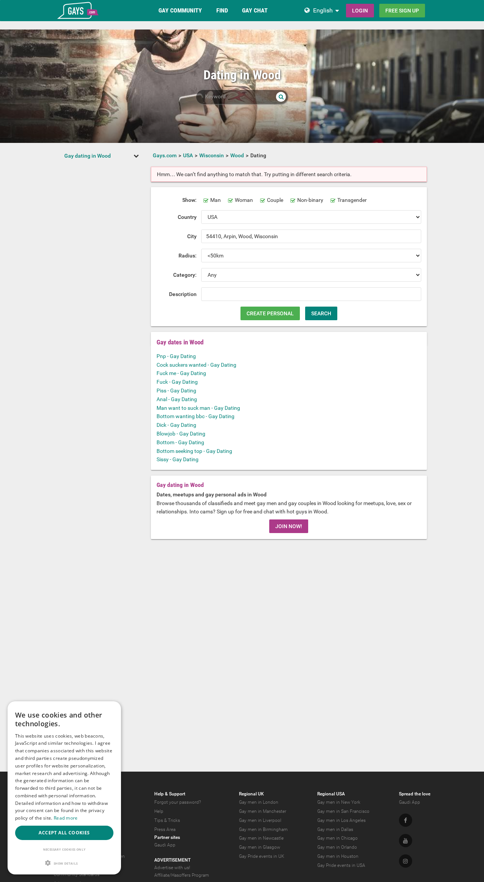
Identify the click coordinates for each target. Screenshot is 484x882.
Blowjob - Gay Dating (181, 434)
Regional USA (331, 794)
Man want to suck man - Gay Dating (198, 408)
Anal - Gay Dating (177, 399)
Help (158, 811)
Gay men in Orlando (337, 847)
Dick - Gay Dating (176, 425)
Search (321, 313)
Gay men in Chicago (337, 838)
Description (183, 294)
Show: (189, 200)
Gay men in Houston (337, 856)
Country (187, 217)
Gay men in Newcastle (261, 838)
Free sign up (402, 11)
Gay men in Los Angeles (341, 820)
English (323, 10)
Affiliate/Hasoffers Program (181, 875)
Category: (185, 275)
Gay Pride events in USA (341, 865)
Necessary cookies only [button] (64, 849)
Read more (66, 818)
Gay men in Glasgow (259, 847)
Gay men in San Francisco (343, 811)
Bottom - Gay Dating (180, 442)
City (192, 236)
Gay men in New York (338, 802)
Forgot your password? (177, 802)
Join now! (288, 526)
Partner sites (167, 837)
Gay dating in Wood (87, 156)
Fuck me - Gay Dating (181, 373)
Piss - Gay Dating (176, 391)
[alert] (64, 787)
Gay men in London (258, 802)
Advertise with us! (172, 867)
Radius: (187, 256)
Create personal (270, 313)
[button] (64, 863)
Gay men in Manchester (262, 811)
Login (360, 11)
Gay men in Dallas (335, 829)
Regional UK (251, 794)
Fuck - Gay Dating (177, 382)
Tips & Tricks (167, 820)
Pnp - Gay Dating (176, 356)
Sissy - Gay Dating (178, 459)
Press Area (164, 829)
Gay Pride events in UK (261, 856)
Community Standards (76, 874)
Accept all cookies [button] (64, 832)
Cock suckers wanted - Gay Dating (196, 365)
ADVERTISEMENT (172, 860)
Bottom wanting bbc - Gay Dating (195, 416)
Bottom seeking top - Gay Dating (194, 451)
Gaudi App (164, 845)
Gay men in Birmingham (263, 829)
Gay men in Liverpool (260, 820)
